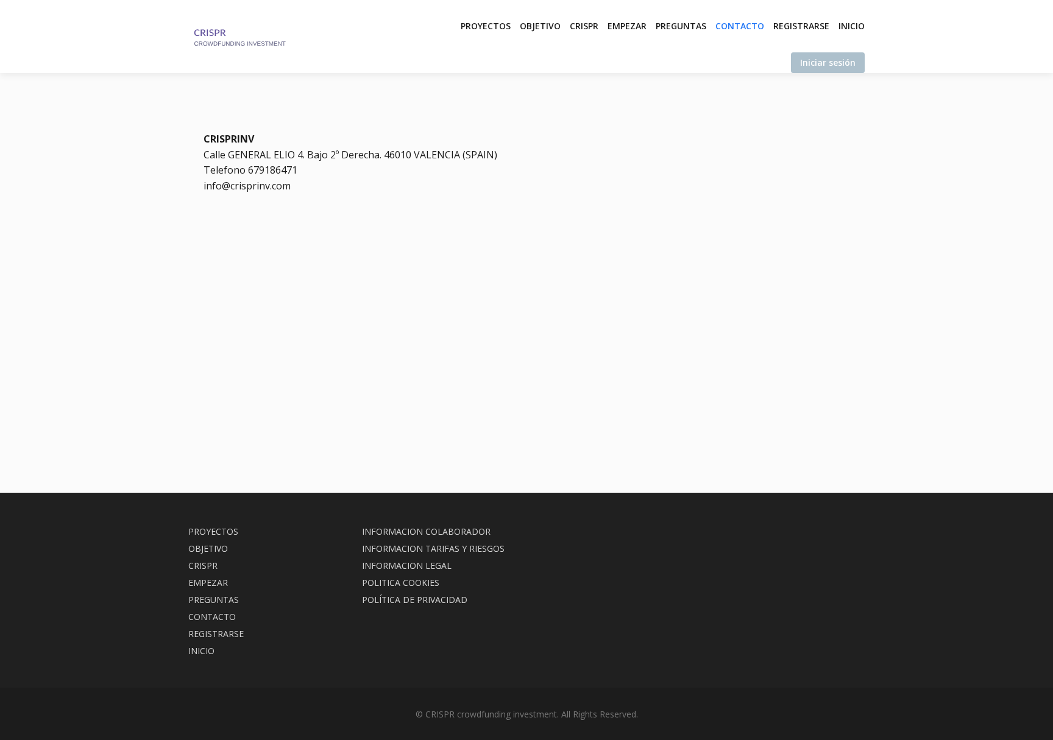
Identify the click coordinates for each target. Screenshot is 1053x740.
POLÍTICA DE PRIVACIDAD (414, 599)
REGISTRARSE (801, 26)
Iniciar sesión (828, 62)
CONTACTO (739, 26)
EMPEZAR (627, 26)
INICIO (851, 26)
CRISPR (584, 26)
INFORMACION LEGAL (407, 565)
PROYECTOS (486, 26)
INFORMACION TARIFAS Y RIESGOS (433, 548)
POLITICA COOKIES (400, 582)
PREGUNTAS (681, 26)
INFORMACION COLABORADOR (426, 531)
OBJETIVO (540, 26)
